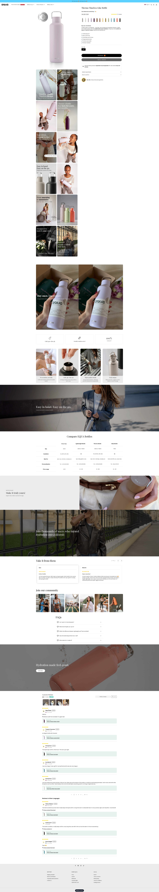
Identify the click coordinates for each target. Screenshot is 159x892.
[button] (114, 14)
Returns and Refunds (51, 876)
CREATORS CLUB (75, 882)
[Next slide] (121, 560)
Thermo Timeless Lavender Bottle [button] (53, 738)
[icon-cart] (156, 4)
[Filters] (112, 697)
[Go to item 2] (52, 702)
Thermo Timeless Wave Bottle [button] (52, 770)
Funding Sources (97, 882)
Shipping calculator (51, 874)
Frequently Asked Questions (52, 878)
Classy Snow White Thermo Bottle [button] (53, 788)
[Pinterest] (78, 865)
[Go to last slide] (118, 560)
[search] (151, 4)
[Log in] (153, 4)
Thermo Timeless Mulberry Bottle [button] (53, 721)
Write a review (103, 696)
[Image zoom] (57, 38)
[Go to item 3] (59, 702)
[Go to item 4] (66, 702)
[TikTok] (83, 865)
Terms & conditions (98, 880)
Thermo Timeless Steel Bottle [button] (52, 814)
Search (95, 874)
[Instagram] (81, 865)
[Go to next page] (87, 795)
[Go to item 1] (46, 702)
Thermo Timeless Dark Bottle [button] (52, 754)
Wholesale (74, 878)
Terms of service (97, 876)
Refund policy (96, 878)
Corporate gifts (75, 880)
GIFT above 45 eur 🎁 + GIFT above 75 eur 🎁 (79, 1)
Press (73, 874)
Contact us (49, 880)
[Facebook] (75, 865)
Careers (73, 876)
